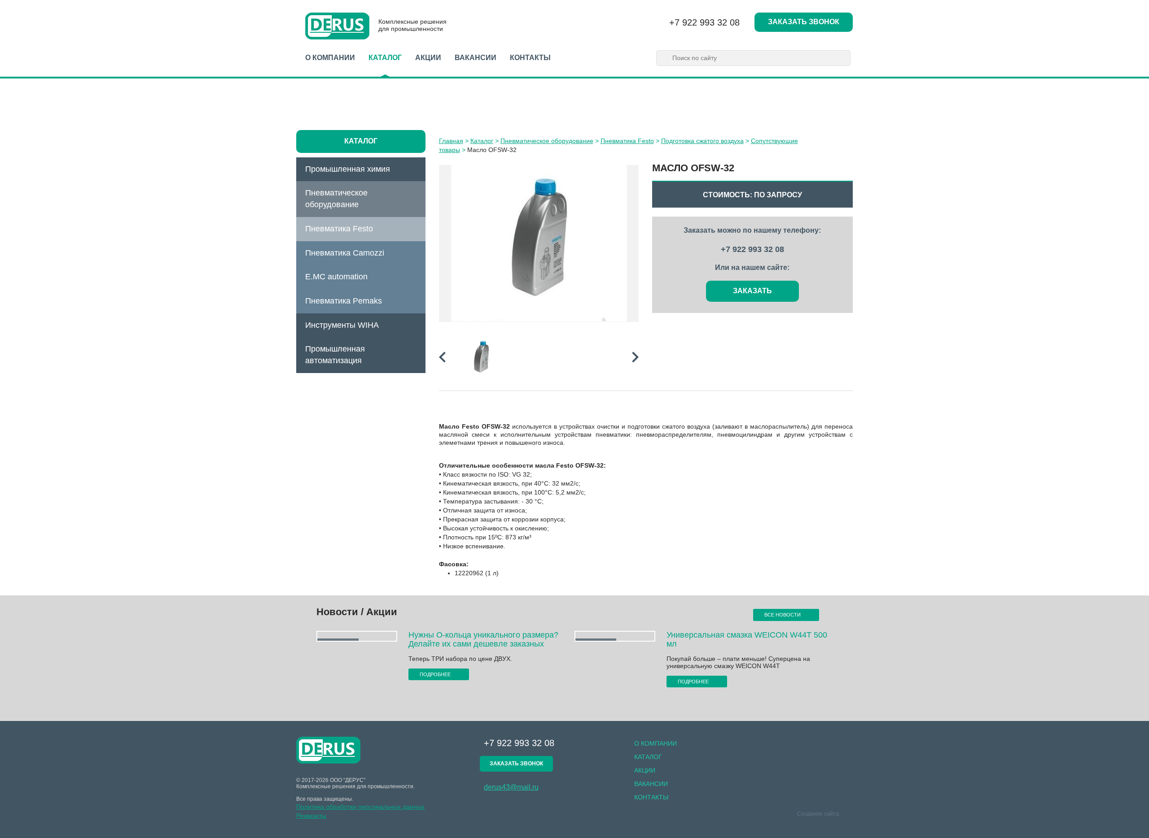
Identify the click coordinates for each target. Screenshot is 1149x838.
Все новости (783, 614)
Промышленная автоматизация (335, 354)
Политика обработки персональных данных (360, 806)
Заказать (752, 291)
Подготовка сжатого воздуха (702, 140)
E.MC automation (336, 276)
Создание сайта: (819, 814)
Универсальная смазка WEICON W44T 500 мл (747, 639)
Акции (428, 57)
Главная (451, 140)
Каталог (385, 57)
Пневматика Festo (339, 228)
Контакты (530, 57)
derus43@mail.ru (511, 787)
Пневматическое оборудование (336, 198)
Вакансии (475, 57)
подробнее (436, 674)
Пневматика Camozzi (344, 252)
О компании (330, 57)
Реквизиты (311, 815)
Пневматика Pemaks (343, 300)
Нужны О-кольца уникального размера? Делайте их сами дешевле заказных (483, 639)
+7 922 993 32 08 (704, 22)
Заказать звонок (803, 22)
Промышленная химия (347, 169)
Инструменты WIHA (342, 325)
